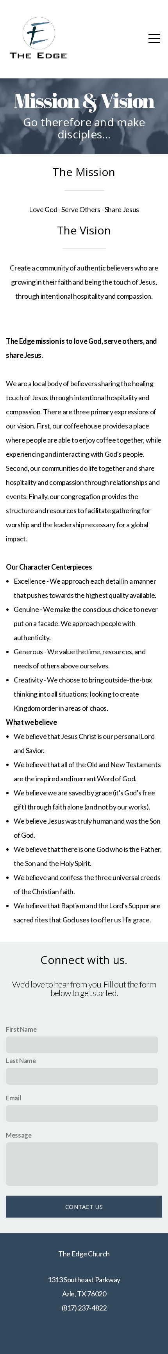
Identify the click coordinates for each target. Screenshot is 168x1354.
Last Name (21, 1060)
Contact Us (84, 1207)
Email (13, 1098)
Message (18, 1135)
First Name (21, 1029)
